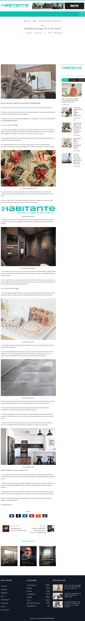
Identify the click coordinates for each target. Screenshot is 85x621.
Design (42, 25)
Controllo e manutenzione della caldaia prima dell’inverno (77, 112)
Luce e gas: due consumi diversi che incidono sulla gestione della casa (70, 100)
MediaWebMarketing (49, 618)
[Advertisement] (42, 49)
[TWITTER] (18, 515)
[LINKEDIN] (24, 515)
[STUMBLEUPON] (38, 516)
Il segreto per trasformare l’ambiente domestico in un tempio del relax (7, 556)
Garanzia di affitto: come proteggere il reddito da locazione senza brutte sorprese (77, 128)
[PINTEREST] (31, 515)
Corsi (2, 596)
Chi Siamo (4, 586)
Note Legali (4, 603)
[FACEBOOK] (11, 515)
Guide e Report (5, 599)
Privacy (3, 606)
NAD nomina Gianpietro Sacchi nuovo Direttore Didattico (27, 557)
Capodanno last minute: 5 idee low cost (18, 528)
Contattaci (4, 589)
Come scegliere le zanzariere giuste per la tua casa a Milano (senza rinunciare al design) (47, 556)
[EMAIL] (44, 515)
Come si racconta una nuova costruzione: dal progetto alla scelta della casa (77, 159)
